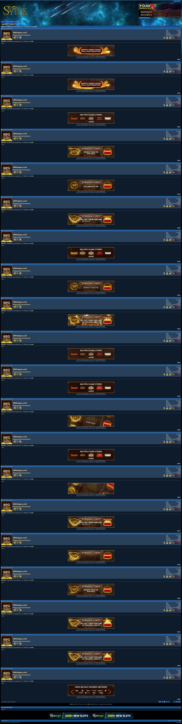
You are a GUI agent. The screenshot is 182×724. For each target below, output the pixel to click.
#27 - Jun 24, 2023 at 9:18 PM (7, 230)
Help (173, 720)
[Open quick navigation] (180, 21)
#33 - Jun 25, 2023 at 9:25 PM (7, 432)
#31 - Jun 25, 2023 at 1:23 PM (7, 365)
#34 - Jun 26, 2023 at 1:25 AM (7, 466)
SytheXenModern (5, 720)
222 (176, 24)
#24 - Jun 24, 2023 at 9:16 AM (7, 129)
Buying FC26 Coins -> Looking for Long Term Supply (101, 704)
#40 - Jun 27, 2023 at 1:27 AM (7, 668)
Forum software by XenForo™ (10, 722)
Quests (93, 57)
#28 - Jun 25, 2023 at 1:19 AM (7, 264)
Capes (90, 57)
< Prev (160, 24)
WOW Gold (103, 57)
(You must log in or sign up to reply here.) (8, 701)
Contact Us (170, 720)
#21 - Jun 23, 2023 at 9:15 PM (7, 28)
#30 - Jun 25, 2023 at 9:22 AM (7, 331)
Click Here (179, 34)
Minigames (98, 57)
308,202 (179, 31)
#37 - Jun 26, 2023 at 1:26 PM (7, 567)
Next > (179, 24)
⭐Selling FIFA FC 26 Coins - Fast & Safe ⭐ (79, 704)
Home (176, 720)
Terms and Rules (179, 722)
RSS (179, 720)
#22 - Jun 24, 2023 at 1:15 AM (7, 62)
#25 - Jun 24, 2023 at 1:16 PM (7, 163)
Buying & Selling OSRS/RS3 (82, 57)
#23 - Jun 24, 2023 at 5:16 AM (7, 95)
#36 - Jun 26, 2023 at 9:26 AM (7, 533)
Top (178, 720)
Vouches (79, 56)
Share (179, 59)
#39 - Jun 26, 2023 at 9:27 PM (7, 634)
